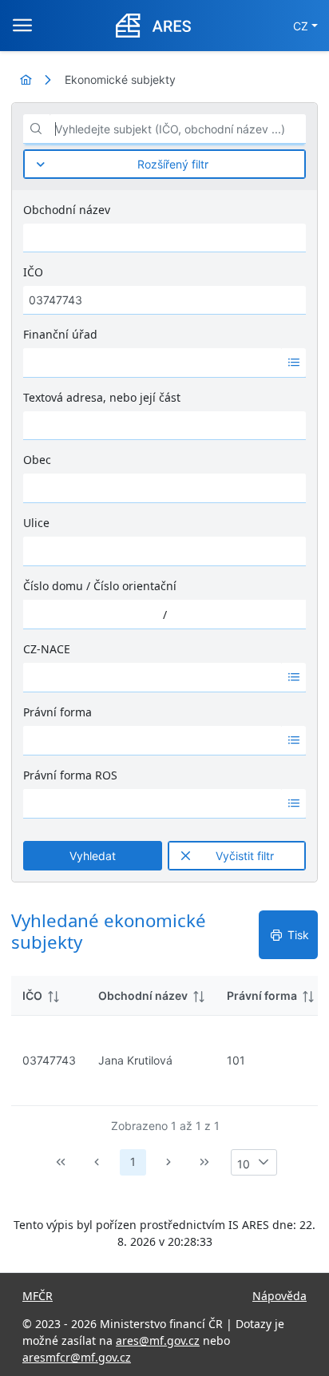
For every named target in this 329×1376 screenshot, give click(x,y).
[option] (152, 362)
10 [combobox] (243, 1164)
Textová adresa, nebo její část (101, 397)
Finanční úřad (60, 334)
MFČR (37, 1295)
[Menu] (22, 25)
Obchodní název (66, 209)
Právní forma (57, 712)
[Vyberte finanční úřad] (294, 362)
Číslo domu (53, 585)
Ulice (36, 522)
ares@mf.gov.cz (158, 1340)
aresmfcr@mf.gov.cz (76, 1357)
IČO (33, 272)
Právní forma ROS (70, 775)
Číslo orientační (134, 585)
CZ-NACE (46, 648)
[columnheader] (49, 996)
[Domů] (25, 79)
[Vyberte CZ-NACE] (294, 677)
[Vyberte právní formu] (294, 740)
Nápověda (279, 1295)
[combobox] (152, 362)
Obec (37, 459)
